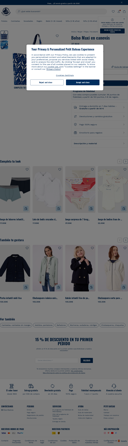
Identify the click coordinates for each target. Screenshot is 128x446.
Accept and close (83, 82)
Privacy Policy (53, 69)
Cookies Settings (65, 75)
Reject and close (45, 82)
